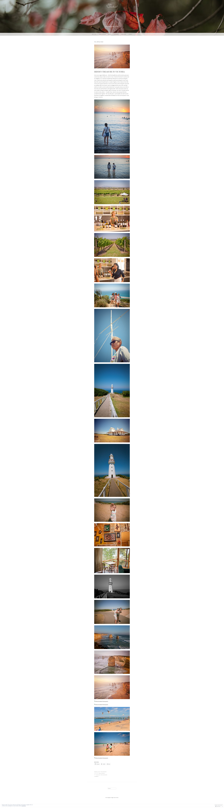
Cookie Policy (23, 805)
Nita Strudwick (104, 771)
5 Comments (96, 776)
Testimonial (116, 34)
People (109, 34)
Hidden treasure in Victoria (109, 71)
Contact (130, 34)
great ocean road (104, 774)
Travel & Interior (102, 34)
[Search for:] (112, 788)
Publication (123, 34)
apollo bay (98, 774)
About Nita (94, 34)
